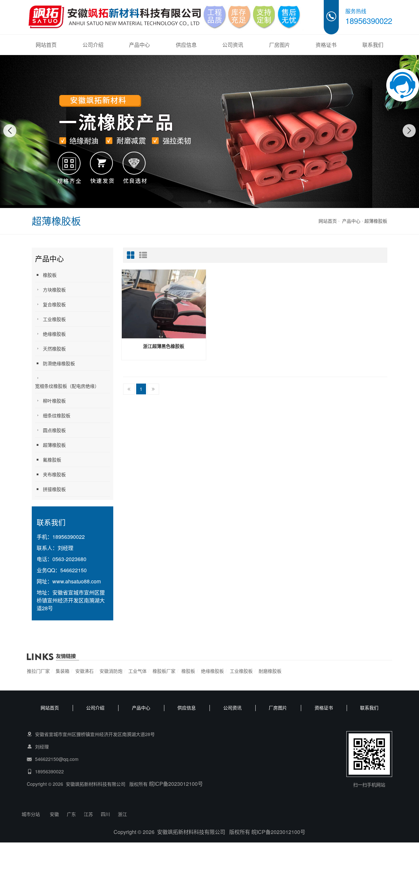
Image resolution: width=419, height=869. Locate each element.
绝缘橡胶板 (54, 334)
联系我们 (372, 44)
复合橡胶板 (54, 304)
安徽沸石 (84, 671)
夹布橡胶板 (54, 474)
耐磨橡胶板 (270, 671)
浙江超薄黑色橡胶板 (163, 346)
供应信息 (186, 44)
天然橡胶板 (54, 348)
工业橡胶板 (54, 319)
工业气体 (137, 671)
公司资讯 (232, 44)
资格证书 (326, 44)
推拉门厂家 (38, 671)
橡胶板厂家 (164, 671)
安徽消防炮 (111, 671)
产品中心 (139, 44)
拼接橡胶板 (54, 489)
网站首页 (46, 44)
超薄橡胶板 (375, 220)
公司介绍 (92, 44)
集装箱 (62, 671)
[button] (202, 201)
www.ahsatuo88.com (76, 581)
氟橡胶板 (52, 459)
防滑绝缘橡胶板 (59, 363)
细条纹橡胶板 (56, 415)
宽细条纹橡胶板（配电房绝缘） (67, 386)
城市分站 (31, 814)
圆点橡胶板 (54, 430)
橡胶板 (50, 275)
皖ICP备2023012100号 (176, 783)
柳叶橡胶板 (54, 400)
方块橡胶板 (54, 289)
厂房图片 (279, 44)
